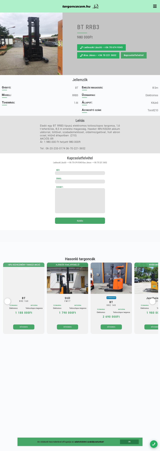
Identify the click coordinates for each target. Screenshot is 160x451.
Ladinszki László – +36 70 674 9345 (103, 47)
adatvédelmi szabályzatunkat (89, 441)
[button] (31, 44)
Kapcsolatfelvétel (134, 55)
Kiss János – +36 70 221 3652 (100, 55)
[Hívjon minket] (154, 444)
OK (129, 442)
